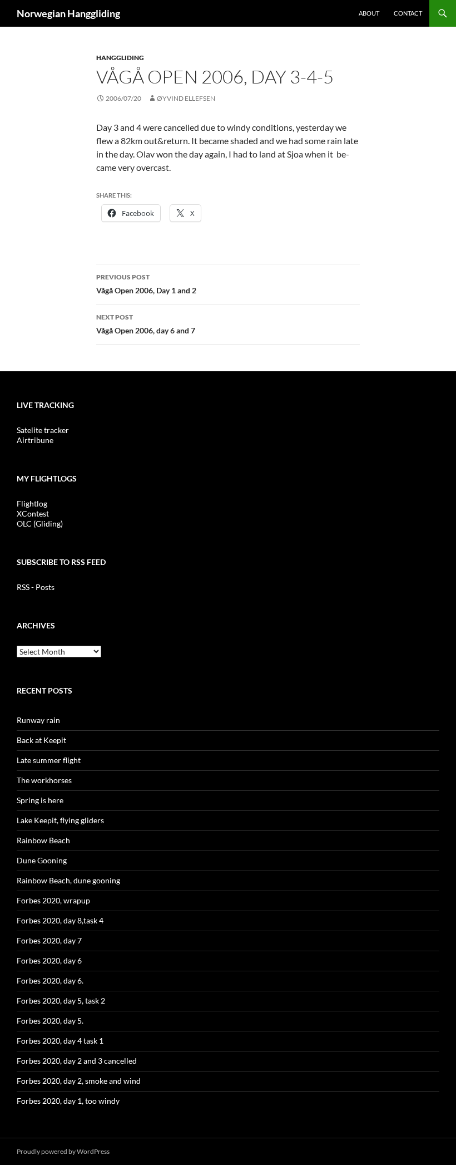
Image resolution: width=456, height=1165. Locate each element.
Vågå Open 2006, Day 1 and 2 (146, 284)
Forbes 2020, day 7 (49, 940)
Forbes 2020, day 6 (49, 960)
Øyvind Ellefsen (186, 98)
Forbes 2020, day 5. (50, 1020)
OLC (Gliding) (40, 523)
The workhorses (44, 780)
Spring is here (40, 800)
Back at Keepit (41, 740)
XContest (33, 513)
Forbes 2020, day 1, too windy (68, 1100)
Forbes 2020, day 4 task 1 (60, 1040)
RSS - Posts (35, 587)
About (369, 13)
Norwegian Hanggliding (68, 13)
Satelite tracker (43, 430)
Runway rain (38, 720)
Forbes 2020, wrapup (53, 900)
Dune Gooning (42, 860)
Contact (408, 13)
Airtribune (35, 440)
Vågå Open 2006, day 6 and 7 (145, 324)
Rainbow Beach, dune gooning (68, 880)
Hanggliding (120, 57)
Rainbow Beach (43, 840)
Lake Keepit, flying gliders (60, 820)
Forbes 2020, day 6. (50, 980)
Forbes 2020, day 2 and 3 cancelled (77, 1060)
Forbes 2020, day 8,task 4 (60, 920)
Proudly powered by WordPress (63, 1151)
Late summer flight (49, 760)
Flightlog (32, 503)
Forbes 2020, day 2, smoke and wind (79, 1080)
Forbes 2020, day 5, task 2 (61, 1000)
